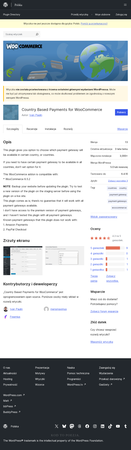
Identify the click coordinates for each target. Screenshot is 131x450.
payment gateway (118, 194)
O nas (6, 367)
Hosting (7, 379)
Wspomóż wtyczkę (101, 341)
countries (112, 188)
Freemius (15, 316)
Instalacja (50, 129)
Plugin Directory (11, 14)
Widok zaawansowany (103, 216)
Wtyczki (40, 379)
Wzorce (39, 384)
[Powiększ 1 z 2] (38, 250)
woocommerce (119, 207)
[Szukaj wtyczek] (37, 34)
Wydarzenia (106, 373)
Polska (15, 426)
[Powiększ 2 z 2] (79, 250)
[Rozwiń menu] (126, 5)
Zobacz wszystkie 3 (118, 181)
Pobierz (121, 112)
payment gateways (117, 201)
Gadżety (105, 384)
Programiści (74, 379)
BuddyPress (12, 412)
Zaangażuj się (107, 367)
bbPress (9, 406)
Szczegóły (13, 129)
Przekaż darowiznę (112, 379)
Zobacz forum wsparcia (104, 311)
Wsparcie (122, 129)
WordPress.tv (76, 384)
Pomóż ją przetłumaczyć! (94, 23)
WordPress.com (14, 395)
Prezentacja (42, 367)
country (123, 188)
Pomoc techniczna (78, 373)
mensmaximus (58, 309)
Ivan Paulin (35, 115)
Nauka (71, 367)
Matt (7, 400)
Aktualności (10, 373)
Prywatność (10, 384)
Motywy (40, 373)
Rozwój (68, 129)
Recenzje (32, 129)
